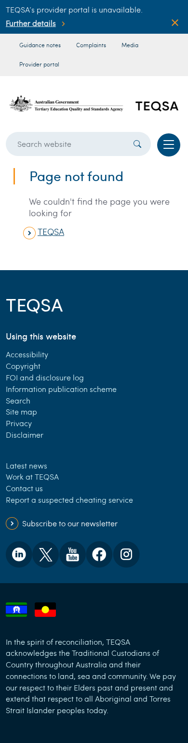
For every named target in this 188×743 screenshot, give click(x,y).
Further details (31, 23)
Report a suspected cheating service (69, 500)
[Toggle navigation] (169, 145)
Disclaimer (24, 435)
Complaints (91, 45)
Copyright (23, 366)
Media (129, 45)
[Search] (137, 144)
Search (18, 400)
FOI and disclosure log (45, 377)
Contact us (24, 488)
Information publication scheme (61, 389)
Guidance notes (40, 45)
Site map (21, 411)
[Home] (94, 103)
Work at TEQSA (32, 476)
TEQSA (51, 231)
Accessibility (27, 354)
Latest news (26, 465)
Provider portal (39, 64)
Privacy (19, 423)
